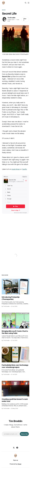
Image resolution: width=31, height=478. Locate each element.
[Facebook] (17, 448)
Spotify (24, 169)
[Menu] (28, 2)
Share (24, 19)
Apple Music (15, 169)
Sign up (15, 460)
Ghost (19, 464)
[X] (14, 448)
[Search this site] (25, 2)
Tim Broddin (11, 18)
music (4, 10)
